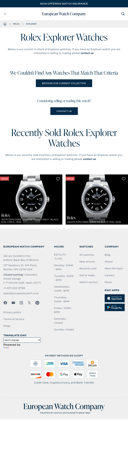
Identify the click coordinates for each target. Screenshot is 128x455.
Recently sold (87, 268)
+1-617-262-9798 (14, 288)
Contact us (64, 111)
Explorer (31, 24)
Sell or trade (87, 275)
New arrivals (87, 261)
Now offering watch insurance (64, 3)
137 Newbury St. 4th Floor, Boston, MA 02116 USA (20, 267)
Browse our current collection (64, 83)
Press (108, 282)
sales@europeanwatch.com (21, 293)
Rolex (16, 24)
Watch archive (88, 282)
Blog (107, 254)
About (109, 261)
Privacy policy (12, 312)
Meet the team (114, 268)
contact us (87, 53)
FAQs (6, 326)
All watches (86, 254)
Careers (109, 275)
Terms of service (13, 319)
